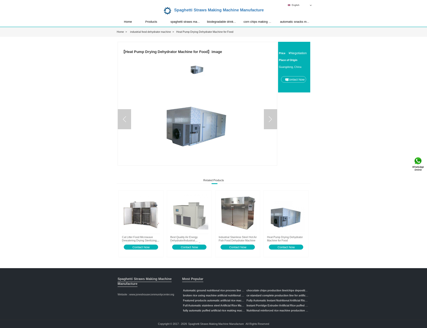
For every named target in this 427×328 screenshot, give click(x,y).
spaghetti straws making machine (192, 21)
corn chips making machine (262, 21)
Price (282, 53)
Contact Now (141, 247)
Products (151, 21)
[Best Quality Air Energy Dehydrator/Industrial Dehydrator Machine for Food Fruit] (189, 213)
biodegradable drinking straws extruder (233, 21)
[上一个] (124, 119)
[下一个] (270, 119)
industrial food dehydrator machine (150, 31)
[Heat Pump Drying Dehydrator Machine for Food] (286, 213)
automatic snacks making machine (303, 21)
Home (128, 21)
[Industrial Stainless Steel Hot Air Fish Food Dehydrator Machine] (238, 213)
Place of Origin (288, 60)
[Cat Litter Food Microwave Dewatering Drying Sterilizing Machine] (141, 213)
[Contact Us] (418, 164)
